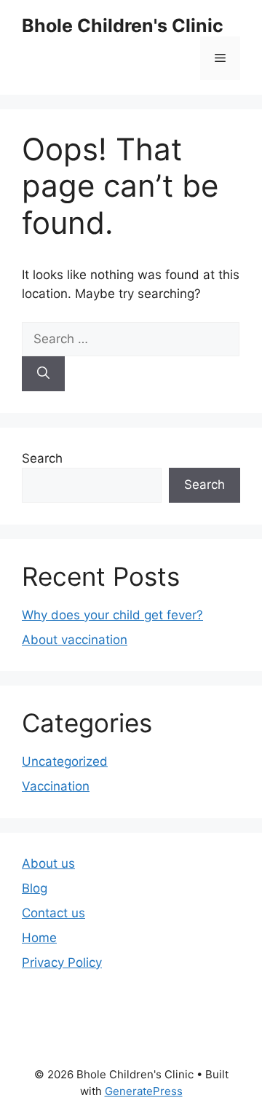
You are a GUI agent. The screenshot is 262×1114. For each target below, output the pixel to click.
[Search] (43, 373)
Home (39, 937)
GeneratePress (144, 1091)
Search (42, 458)
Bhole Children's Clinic (122, 25)
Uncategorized (65, 761)
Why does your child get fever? (112, 615)
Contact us (53, 913)
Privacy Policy (62, 962)
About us (48, 863)
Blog (34, 888)
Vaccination (56, 786)
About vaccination (74, 639)
